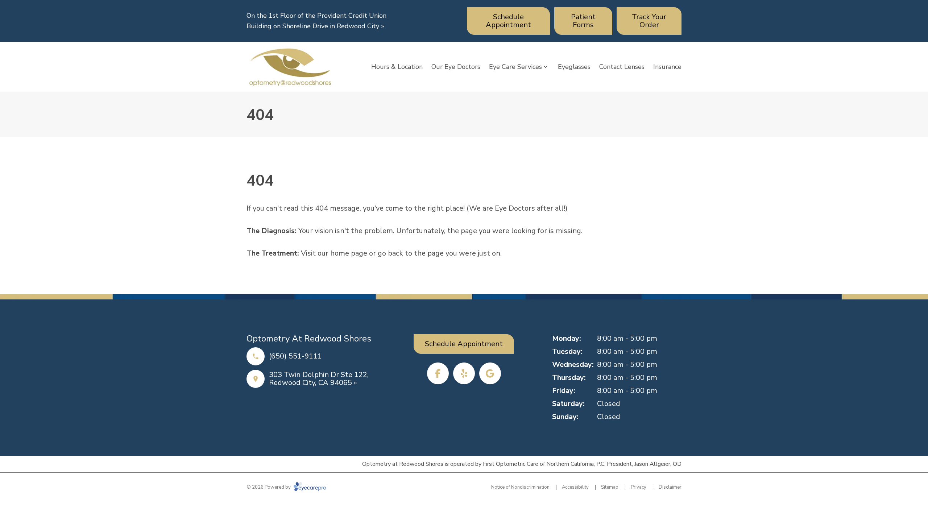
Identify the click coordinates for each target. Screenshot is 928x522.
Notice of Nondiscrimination (520, 487)
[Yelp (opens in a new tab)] (464, 373)
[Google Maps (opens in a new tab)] (490, 373)
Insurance (667, 66)
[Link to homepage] (290, 67)
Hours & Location (397, 66)
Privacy (638, 487)
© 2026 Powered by (269, 487)
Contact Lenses (622, 66)
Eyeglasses (574, 66)
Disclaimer (670, 487)
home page (348, 253)
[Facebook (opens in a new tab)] (438, 373)
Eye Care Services (515, 66)
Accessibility (575, 487)
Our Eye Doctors (455, 66)
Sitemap (609, 487)
